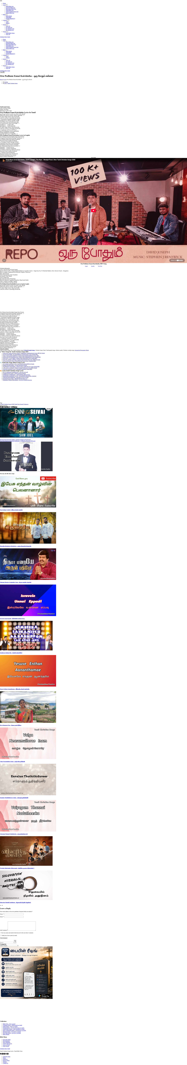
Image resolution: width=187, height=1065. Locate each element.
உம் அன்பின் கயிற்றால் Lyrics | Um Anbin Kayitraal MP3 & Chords (18, 364)
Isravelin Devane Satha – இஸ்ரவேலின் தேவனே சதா (15, 378)
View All (8, 60)
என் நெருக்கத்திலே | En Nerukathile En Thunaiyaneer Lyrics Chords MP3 (20, 354)
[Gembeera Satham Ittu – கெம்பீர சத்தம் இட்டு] (26, 650)
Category (5, 55)
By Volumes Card (10, 63)
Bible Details (9, 51)
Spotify (93, 266)
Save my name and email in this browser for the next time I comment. (17, 932)
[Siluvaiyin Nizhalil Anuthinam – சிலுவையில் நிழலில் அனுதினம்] (26, 899)
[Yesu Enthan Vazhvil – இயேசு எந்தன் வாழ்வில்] (28, 507)
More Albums (6, 1034)
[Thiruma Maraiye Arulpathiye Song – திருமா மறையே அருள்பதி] (28, 579)
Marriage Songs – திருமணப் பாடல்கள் (12, 1031)
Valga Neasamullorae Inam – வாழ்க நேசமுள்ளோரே (12, 761)
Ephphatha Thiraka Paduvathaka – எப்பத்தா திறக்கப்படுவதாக (17, 380)
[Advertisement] (93, 95)
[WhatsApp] (6, 407)
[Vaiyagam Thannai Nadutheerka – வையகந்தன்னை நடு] (28, 831)
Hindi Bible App (10, 42)
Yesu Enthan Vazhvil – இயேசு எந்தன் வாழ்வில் (11, 510)
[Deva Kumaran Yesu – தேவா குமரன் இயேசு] (28, 722)
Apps (4, 40)
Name (2, 914)
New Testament (6, 1042)
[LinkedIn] (13, 407)
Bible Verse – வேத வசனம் (9, 1024)
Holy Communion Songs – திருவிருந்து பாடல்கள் (14, 1030)
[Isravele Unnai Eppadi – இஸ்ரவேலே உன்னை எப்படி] (28, 615)
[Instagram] (4, 1054)
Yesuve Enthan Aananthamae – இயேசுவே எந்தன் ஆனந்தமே (14, 689)
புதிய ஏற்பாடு (6, 1046)
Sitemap (5, 1061)
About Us (5, 1059)
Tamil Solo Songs (18, 404)
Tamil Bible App (10, 46)
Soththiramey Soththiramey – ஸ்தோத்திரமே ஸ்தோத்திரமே (16, 374)
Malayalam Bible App (11, 44)
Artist (7, 56)
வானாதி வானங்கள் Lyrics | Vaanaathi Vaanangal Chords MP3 (17, 369)
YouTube (100, 266)
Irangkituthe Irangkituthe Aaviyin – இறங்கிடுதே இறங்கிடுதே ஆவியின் (19, 376)
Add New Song (6, 1056)
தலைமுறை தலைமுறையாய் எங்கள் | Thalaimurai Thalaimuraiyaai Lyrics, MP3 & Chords (24, 353)
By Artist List (9, 61)
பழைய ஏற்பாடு (6, 1045)
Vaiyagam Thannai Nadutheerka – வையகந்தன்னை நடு (14, 834)
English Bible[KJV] (10, 53)
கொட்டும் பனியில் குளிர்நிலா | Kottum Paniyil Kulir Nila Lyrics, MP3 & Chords (21, 359)
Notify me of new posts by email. (9, 935)
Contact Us (5, 1063)
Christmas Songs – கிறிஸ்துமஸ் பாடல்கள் (12, 1025)
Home (4, 39)
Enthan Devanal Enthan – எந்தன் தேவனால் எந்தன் (15, 365)
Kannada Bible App (10, 43)
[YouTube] (7, 1054)
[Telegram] (11, 407)
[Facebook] (1, 407)
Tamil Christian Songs (12, 83)
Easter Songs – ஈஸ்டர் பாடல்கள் (10, 1026)
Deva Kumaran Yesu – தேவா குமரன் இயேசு (10, 725)
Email (2, 916)
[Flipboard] (15, 407)
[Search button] (15, 941)
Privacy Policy (6, 1060)
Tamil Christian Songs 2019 (7, 404)
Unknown (25, 404)
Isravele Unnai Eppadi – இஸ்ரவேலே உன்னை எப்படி (12, 618)
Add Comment (4, 930)
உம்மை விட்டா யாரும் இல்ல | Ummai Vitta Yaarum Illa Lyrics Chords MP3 (20, 358)
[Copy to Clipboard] (10, 407)
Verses (4, 65)
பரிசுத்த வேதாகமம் (7, 1043)
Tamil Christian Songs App (12, 47)
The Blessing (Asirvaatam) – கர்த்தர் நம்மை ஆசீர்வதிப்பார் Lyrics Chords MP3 (21, 366)
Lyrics (5, 83)
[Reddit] (16, 407)
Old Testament (6, 1041)
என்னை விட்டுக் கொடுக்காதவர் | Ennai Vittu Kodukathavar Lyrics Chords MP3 (22, 357)
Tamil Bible (8, 52)
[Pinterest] (4, 407)
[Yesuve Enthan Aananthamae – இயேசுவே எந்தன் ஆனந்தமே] (28, 686)
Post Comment (4, 938)
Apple (86, 266)
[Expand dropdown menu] (8, 55)
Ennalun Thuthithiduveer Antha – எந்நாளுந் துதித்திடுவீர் (14, 797)
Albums (7, 57)
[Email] (8, 407)
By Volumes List (10, 64)
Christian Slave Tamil (5, 37)
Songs (4, 59)
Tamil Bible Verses (10, 67)
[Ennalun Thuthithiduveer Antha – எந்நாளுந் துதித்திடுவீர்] (28, 794)
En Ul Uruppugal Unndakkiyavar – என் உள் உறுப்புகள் (15, 372)
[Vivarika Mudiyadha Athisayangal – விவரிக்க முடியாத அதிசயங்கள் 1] (26, 865)
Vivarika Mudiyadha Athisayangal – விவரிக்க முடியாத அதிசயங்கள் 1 (17, 868)
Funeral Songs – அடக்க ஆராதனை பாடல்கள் (13, 1027)
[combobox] (7, 942)
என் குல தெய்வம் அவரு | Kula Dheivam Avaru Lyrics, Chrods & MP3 (19, 361)
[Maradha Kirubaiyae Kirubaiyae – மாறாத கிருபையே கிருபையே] (28, 543)
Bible (4, 49)
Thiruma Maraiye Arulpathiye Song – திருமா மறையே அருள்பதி (15, 582)
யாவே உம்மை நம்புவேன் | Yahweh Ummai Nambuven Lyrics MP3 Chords (20, 368)
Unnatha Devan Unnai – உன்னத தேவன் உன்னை (14, 373)
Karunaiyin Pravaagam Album (82, 350)
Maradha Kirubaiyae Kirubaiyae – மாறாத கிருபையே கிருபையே (15, 546)
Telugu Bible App (10, 48)
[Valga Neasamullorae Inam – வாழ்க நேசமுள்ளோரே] (28, 758)
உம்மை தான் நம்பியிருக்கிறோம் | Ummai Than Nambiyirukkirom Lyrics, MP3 (21, 355)
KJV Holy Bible (7, 1039)
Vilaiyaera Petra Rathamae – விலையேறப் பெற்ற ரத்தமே (16, 377)
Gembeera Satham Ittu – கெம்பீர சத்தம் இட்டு (11, 652)
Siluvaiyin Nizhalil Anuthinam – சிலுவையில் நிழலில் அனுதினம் (15, 902)
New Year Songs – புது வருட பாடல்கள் (12, 1033)
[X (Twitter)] (3, 407)
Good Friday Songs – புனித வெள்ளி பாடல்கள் (14, 1029)
